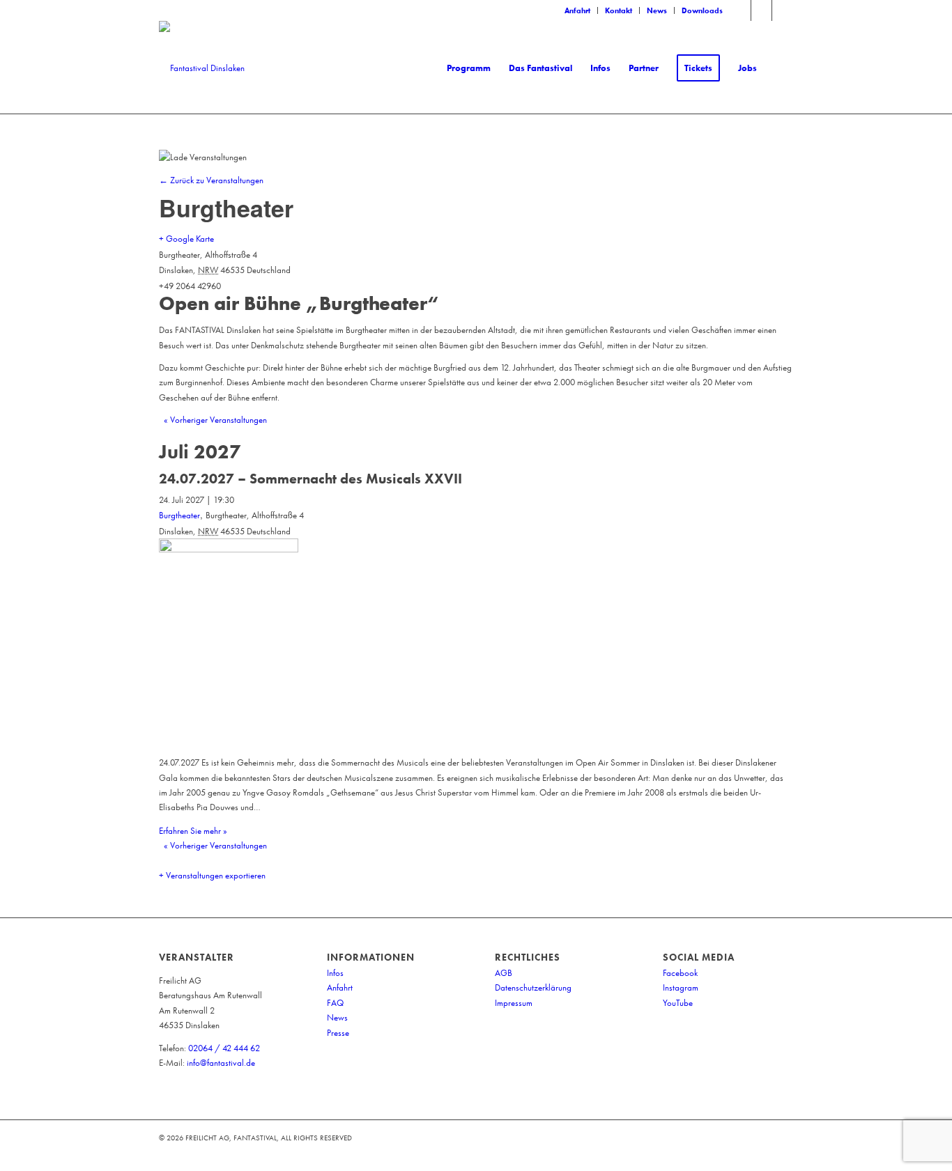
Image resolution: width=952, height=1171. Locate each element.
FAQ (335, 1003)
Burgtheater (179, 515)
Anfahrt (577, 10)
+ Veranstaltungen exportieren (212, 875)
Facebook (680, 973)
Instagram (680, 987)
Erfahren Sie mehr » (193, 831)
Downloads (702, 10)
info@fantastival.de (221, 1063)
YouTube (678, 1003)
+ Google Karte (186, 239)
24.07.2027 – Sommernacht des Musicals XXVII (310, 479)
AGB (503, 973)
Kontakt (618, 10)
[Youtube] (782, 10)
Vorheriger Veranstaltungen (215, 420)
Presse (338, 1033)
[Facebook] (740, 10)
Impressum (513, 1003)
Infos (335, 973)
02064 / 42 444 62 (224, 1048)
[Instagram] (761, 10)
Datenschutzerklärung (533, 987)
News (657, 10)
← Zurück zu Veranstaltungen (211, 180)
